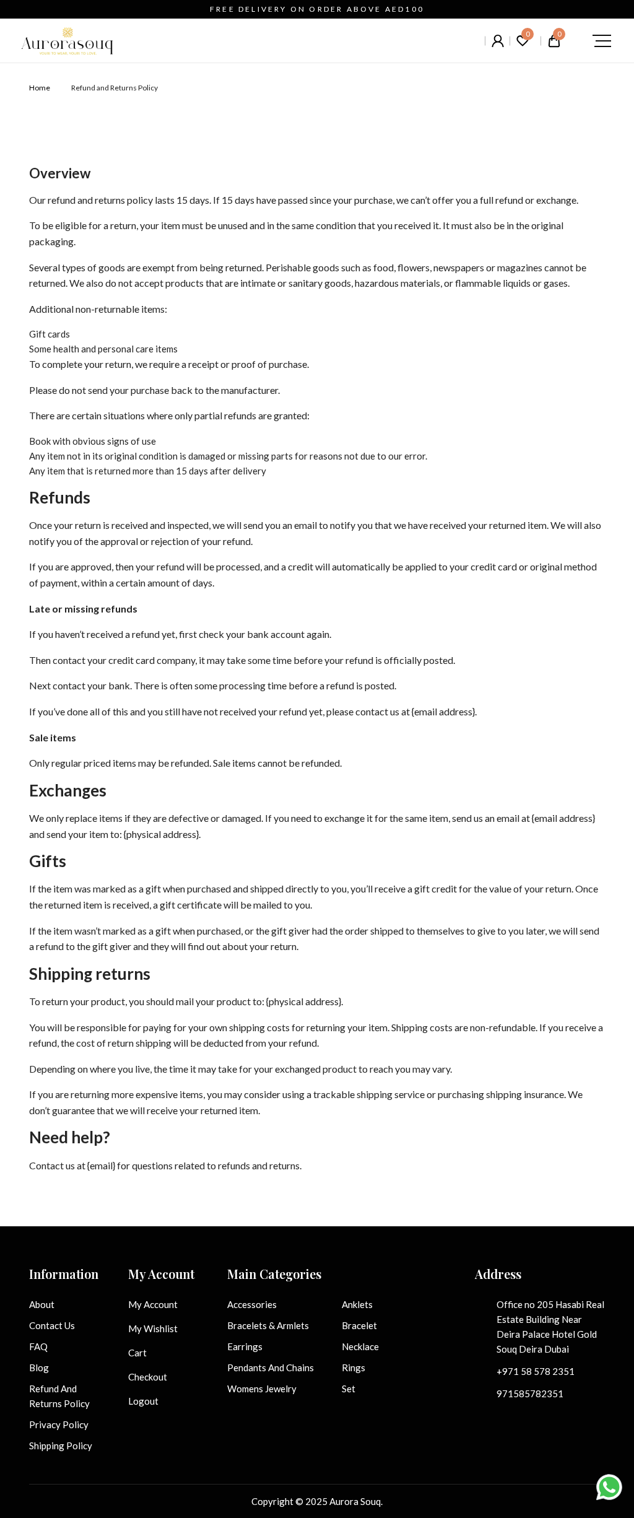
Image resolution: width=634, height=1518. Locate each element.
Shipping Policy (60, 1445)
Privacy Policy (59, 1424)
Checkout (147, 1376)
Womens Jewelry (262, 1388)
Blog (39, 1367)
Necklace (360, 1346)
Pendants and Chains (270, 1367)
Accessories (252, 1304)
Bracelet (359, 1325)
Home (39, 87)
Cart (137, 1352)
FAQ (38, 1346)
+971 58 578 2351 (536, 1371)
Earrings (245, 1346)
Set (348, 1388)
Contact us (52, 1325)
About (41, 1304)
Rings (353, 1367)
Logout (143, 1401)
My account (153, 1304)
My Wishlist (153, 1328)
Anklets (357, 1304)
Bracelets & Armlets (268, 1325)
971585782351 (530, 1393)
